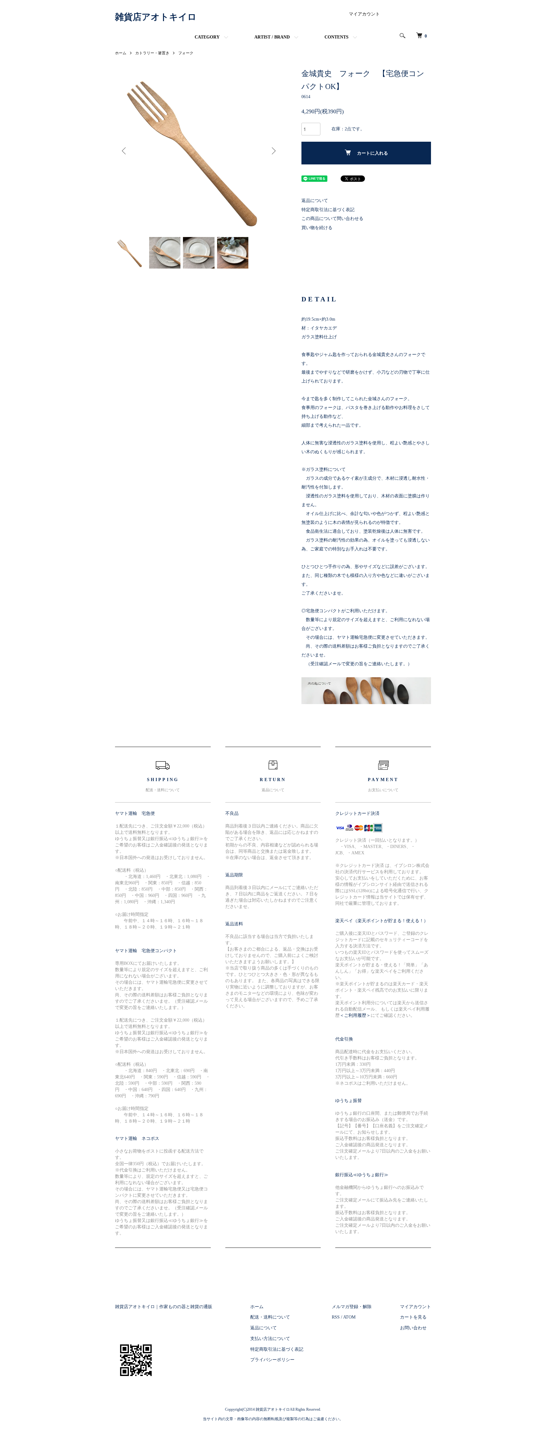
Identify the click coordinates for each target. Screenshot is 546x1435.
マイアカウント (364, 14)
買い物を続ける (316, 227)
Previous (124, 151)
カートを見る (413, 1317)
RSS (336, 1317)
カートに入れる (372, 153)
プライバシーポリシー (272, 1359)
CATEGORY (207, 37)
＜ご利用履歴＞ (355, 1015)
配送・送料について (270, 1317)
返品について (314, 200)
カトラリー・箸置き (152, 53)
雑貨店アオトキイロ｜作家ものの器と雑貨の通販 (163, 1306)
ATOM (349, 1317)
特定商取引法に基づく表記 (328, 209)
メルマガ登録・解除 (352, 1306)
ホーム (120, 53)
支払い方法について (270, 1338)
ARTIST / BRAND (272, 37)
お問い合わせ (413, 1327)
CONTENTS (337, 37)
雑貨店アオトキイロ (156, 17)
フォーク (185, 53)
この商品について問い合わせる (332, 218)
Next (273, 151)
